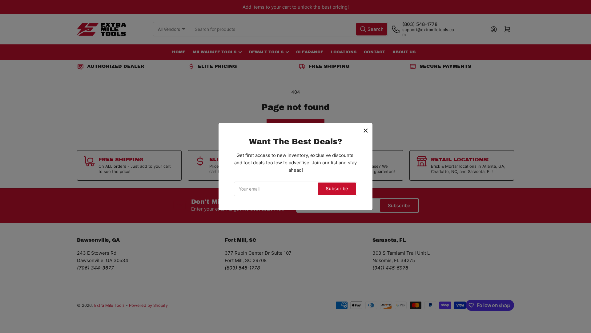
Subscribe (337, 188)
